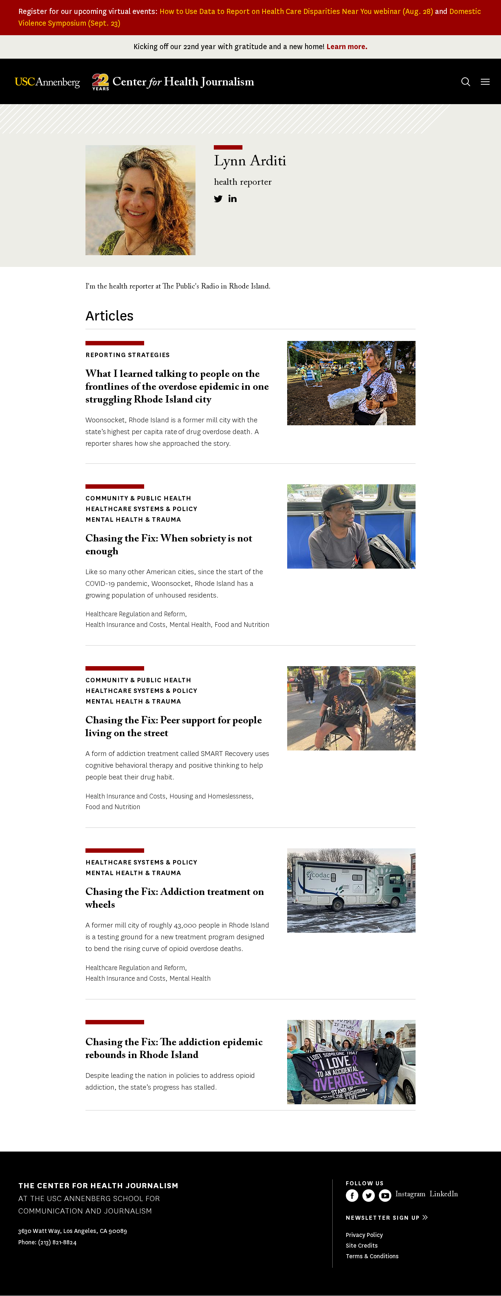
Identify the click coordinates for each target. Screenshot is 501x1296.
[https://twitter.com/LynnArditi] (218, 198)
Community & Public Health (138, 498)
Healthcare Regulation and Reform (135, 614)
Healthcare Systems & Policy (141, 508)
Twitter (368, 1195)
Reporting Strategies (127, 354)
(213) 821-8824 (57, 1242)
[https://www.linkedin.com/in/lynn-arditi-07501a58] (232, 198)
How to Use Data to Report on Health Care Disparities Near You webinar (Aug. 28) (296, 11)
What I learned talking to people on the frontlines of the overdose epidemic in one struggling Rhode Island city (177, 387)
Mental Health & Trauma (133, 519)
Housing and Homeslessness (210, 796)
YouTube (385, 1195)
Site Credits (362, 1245)
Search (465, 81)
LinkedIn (443, 1194)
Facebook (352, 1195)
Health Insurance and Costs (125, 624)
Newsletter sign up (383, 1218)
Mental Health (190, 624)
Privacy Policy (364, 1235)
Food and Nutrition (242, 624)
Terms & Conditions (372, 1256)
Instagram (410, 1194)
